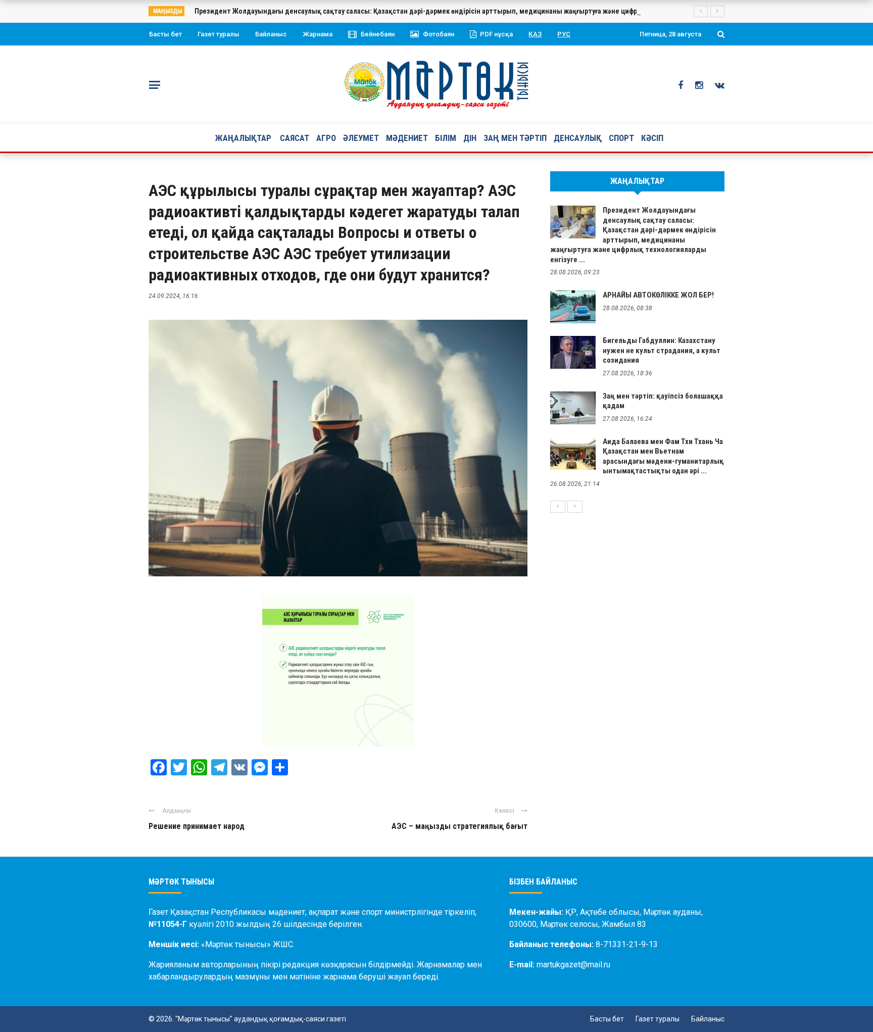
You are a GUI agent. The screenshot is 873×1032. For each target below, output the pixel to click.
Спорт (621, 138)
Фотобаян (438, 34)
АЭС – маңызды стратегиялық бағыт (459, 826)
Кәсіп (652, 138)
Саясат (294, 138)
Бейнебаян (378, 34)
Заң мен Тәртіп (515, 138)
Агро (326, 138)
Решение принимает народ (197, 826)
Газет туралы (218, 34)
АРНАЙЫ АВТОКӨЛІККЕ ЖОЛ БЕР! (658, 295)
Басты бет (165, 34)
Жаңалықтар (243, 138)
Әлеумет (361, 138)
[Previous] (557, 507)
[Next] (575, 507)
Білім (445, 138)
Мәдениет (407, 138)
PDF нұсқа (496, 34)
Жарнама (317, 34)
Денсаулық (578, 138)
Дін (469, 138)
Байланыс (271, 34)
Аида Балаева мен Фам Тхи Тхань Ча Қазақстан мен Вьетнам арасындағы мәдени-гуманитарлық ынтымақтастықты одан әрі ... (663, 456)
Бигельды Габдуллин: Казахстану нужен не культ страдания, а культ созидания (661, 350)
